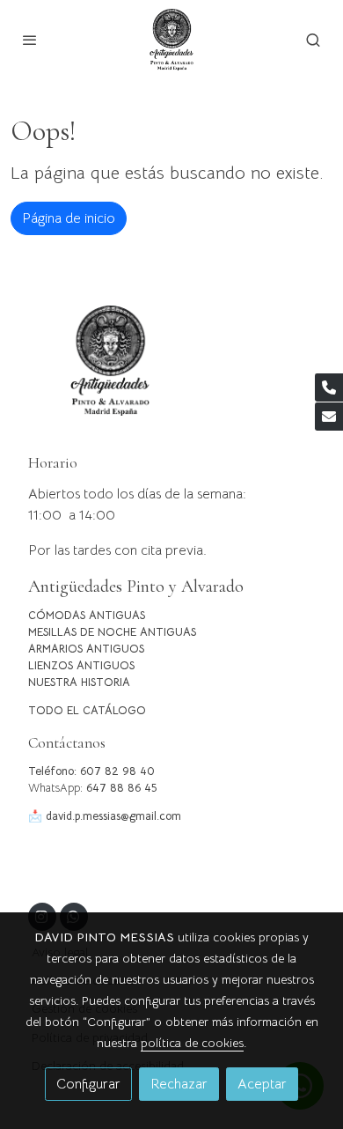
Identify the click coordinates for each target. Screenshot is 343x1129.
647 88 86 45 (121, 788)
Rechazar (179, 1084)
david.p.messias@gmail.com (113, 816)
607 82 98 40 (117, 771)
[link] (171, 39)
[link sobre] (171, 371)
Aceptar (262, 1084)
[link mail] (329, 416)
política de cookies (192, 1043)
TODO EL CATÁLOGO (87, 711)
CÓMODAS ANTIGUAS (86, 616)
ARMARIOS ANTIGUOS (86, 649)
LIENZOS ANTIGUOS (81, 666)
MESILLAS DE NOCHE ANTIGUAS (112, 632)
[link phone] (329, 387)
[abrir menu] (30, 40)
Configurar (88, 1084)
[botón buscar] (313, 40)
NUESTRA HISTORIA (79, 682)
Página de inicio (68, 218)
